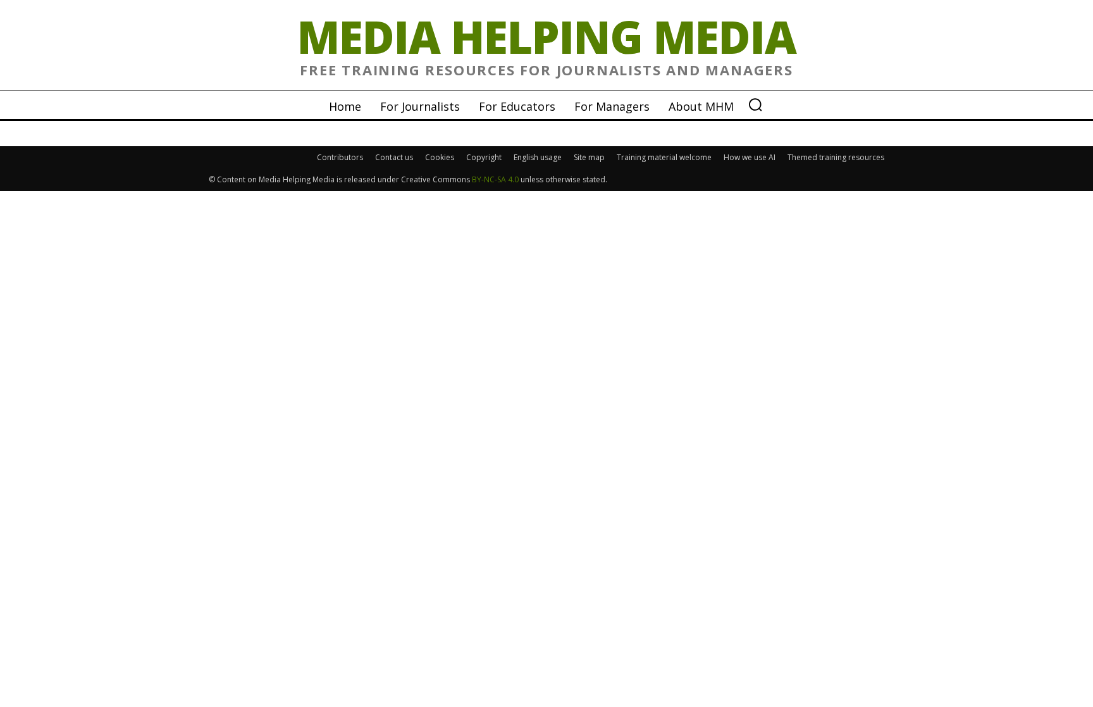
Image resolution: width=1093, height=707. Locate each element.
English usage (538, 157)
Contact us (394, 157)
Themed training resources (835, 157)
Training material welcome (664, 157)
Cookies (439, 157)
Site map (589, 157)
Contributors (340, 157)
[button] (755, 104)
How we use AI (749, 157)
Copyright (484, 157)
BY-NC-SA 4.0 (495, 179)
